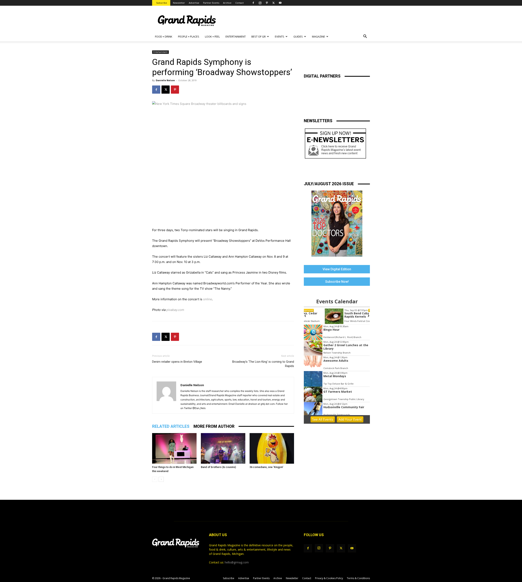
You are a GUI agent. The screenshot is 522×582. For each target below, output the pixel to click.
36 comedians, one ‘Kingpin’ (266, 467)
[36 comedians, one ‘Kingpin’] (272, 448)
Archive (227, 2)
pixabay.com (175, 310)
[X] (273, 3)
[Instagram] (260, 3)
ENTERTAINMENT (236, 36)
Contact (239, 2)
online (207, 299)
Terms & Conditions (358, 578)
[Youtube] (280, 3)
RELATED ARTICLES (170, 426)
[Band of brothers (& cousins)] (223, 448)
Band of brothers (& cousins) (218, 467)
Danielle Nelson (165, 80)
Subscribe (161, 2)
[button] (365, 37)
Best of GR (258, 36)
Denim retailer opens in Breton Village (177, 362)
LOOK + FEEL (212, 36)
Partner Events (211, 2)
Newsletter (179, 2)
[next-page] (161, 479)
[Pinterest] (267, 3)
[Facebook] (253, 3)
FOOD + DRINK (163, 36)
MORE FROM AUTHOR (214, 426)
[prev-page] (154, 479)
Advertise (194, 2)
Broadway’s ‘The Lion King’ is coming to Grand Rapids (263, 364)
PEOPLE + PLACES (188, 36)
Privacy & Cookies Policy (329, 578)
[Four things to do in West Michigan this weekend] (174, 448)
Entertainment (160, 52)
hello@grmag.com (237, 562)
